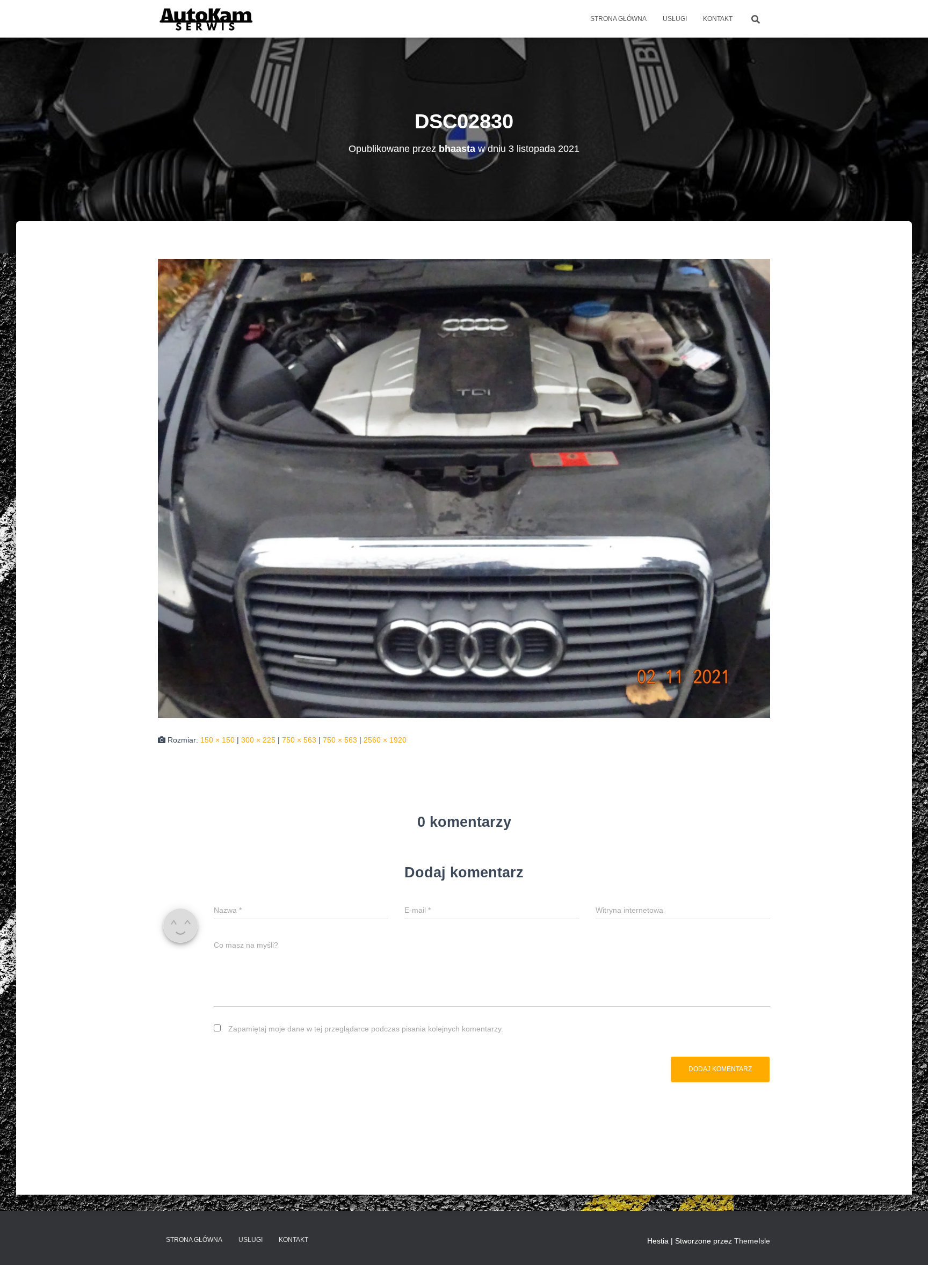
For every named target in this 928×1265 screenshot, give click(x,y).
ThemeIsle (752, 1241)
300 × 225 (258, 740)
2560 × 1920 (385, 740)
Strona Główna (618, 19)
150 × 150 (217, 740)
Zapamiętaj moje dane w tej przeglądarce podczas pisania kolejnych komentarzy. (365, 1028)
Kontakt (718, 19)
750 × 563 (299, 740)
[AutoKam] (207, 18)
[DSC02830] (464, 488)
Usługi (675, 19)
